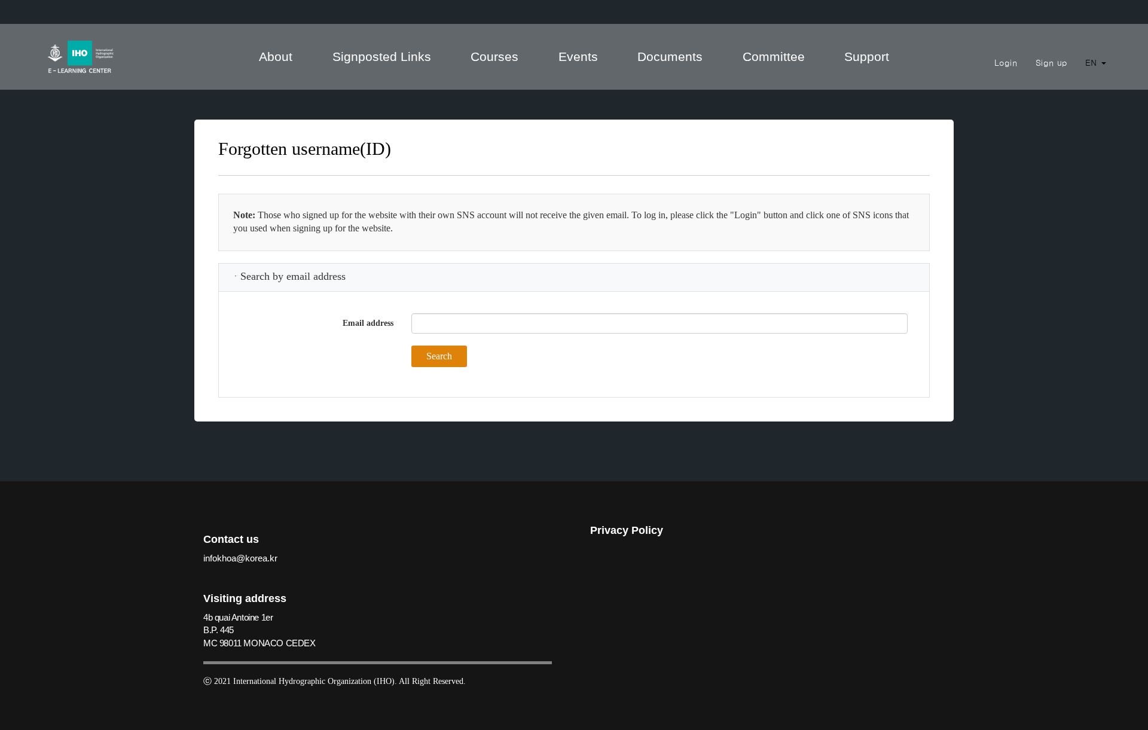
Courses (494, 56)
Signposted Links (381, 56)
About (275, 56)
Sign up (1051, 63)
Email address (368, 323)
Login (1006, 63)
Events (578, 56)
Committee (774, 56)
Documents (670, 56)
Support (866, 56)
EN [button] (1092, 63)
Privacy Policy (626, 530)
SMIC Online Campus (81, 57)
